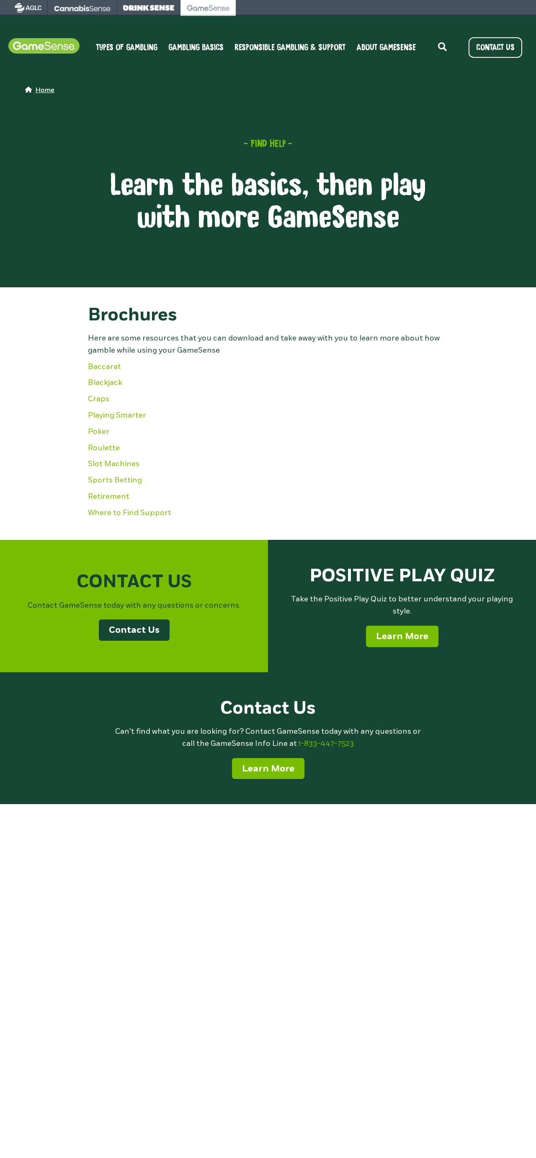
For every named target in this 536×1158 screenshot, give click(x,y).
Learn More (402, 636)
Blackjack (105, 382)
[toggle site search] (442, 47)
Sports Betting (115, 480)
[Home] (44, 47)
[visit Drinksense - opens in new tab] (148, 8)
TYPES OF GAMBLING (126, 47)
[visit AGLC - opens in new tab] (28, 8)
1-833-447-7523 (326, 743)
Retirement (108, 496)
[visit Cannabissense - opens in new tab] (82, 8)
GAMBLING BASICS (196, 47)
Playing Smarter (117, 415)
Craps (98, 398)
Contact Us (134, 630)
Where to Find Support (129, 512)
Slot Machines (113, 463)
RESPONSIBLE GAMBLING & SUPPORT (289, 47)
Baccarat (104, 366)
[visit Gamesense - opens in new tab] (208, 8)
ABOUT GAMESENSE (386, 47)
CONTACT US (495, 47)
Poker (98, 431)
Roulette (104, 447)
